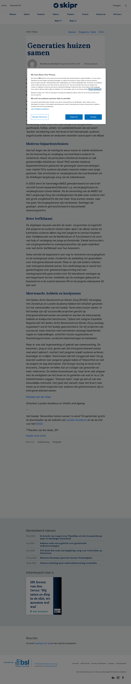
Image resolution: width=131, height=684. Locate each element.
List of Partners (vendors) (40, 109)
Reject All (74, 117)
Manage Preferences (39, 117)
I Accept (93, 117)
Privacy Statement (95, 89)
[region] (66, 96)
